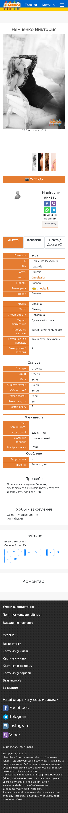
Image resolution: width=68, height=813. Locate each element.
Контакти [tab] (34, 240)
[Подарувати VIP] (17, 195)
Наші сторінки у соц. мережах (30, 699)
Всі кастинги (12, 644)
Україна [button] (8, 635)
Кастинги (48, 5)
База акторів (12, 680)
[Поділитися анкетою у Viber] (53, 203)
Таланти (31, 5)
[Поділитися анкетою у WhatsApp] (47, 210)
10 (15, 559)
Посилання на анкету (50, 217)
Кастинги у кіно (14, 658)
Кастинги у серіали (17, 673)
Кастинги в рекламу (17, 666)
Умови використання (18, 607)
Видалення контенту (18, 623)
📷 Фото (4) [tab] (34, 179)
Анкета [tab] (13, 240)
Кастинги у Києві (15, 651)
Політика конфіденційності (22, 615)
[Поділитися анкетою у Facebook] (47, 203)
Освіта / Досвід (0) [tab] (55, 242)
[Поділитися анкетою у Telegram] (53, 210)
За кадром (10, 688)
